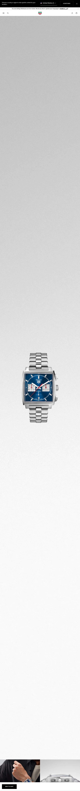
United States (47, 3)
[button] (72, 13)
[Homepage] (40, 13)
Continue (68, 3)
